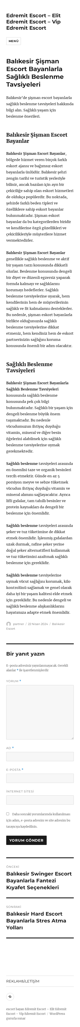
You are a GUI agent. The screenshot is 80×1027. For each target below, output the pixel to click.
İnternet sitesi (20, 791)
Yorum (13, 681)
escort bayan (15, 1009)
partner (18, 624)
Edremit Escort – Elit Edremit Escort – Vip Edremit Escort (33, 21)
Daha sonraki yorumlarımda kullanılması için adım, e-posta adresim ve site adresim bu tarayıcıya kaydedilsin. (38, 820)
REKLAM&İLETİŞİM (22, 981)
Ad (10, 748)
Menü (13, 41)
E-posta (15, 770)
